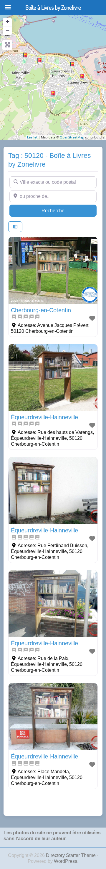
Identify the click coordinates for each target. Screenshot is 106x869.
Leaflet (32, 137)
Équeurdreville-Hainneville (44, 417)
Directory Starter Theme (71, 855)
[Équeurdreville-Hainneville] (25, 55)
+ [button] (7, 21)
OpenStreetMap (72, 137)
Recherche (64, 210)
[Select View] (15, 226)
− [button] (7, 30)
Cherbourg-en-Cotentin (41, 310)
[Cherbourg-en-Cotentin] (39, 60)
